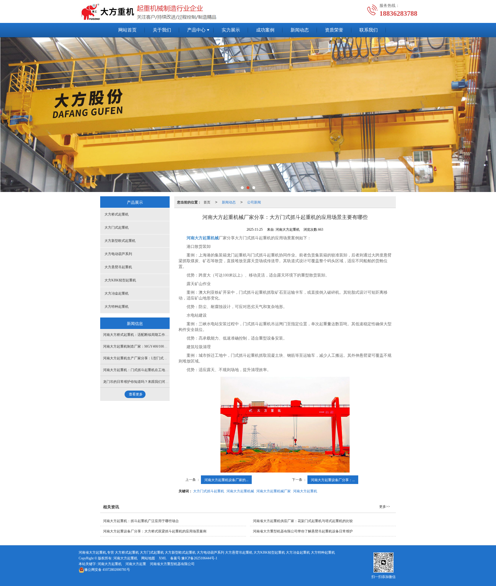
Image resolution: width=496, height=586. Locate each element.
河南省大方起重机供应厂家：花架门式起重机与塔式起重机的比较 (303, 521)
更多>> (384, 507)
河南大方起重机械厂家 (273, 490)
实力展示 (231, 30)
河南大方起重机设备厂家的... (226, 479)
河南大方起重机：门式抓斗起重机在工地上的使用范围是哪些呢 (151, 370)
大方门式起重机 (116, 228)
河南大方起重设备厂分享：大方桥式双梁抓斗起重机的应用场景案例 (154, 531)
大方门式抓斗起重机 (208, 490)
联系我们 (368, 30)
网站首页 (127, 30)
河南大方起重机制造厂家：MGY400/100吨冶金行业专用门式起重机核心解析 (161, 346)
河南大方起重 (135, 564)
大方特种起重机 (116, 307)
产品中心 (196, 30)
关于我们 (162, 30)
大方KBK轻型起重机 (120, 280)
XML (162, 558)
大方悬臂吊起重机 (118, 267)
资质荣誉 (334, 30)
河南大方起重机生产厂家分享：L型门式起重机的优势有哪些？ (150, 358)
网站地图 (148, 558)
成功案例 (265, 30)
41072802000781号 (107, 570)
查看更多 (136, 394)
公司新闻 (254, 201)
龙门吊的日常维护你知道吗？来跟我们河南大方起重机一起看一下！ (154, 382)
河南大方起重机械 (240, 490)
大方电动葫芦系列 (118, 254)
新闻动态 (299, 30)
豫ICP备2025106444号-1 (199, 558)
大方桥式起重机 (116, 214)
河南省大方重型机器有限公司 (172, 564)
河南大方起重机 (305, 490)
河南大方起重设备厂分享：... (333, 479)
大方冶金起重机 (116, 293)
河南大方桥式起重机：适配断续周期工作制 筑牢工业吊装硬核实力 (153, 335)
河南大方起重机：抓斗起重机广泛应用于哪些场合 (141, 521)
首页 (207, 201)
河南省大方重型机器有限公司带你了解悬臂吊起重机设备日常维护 (303, 531)
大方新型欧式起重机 (119, 241)
